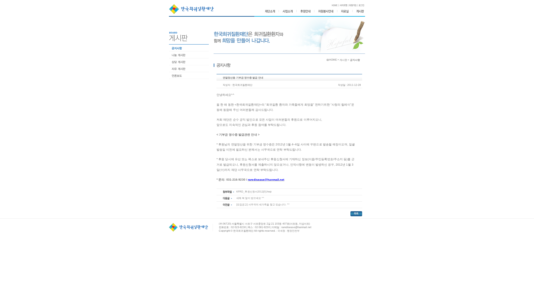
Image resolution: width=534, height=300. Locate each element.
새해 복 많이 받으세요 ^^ (250, 198)
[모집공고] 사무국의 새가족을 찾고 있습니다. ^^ (263, 204)
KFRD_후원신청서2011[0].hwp (254, 191)
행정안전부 (293, 230)
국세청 (281, 230)
